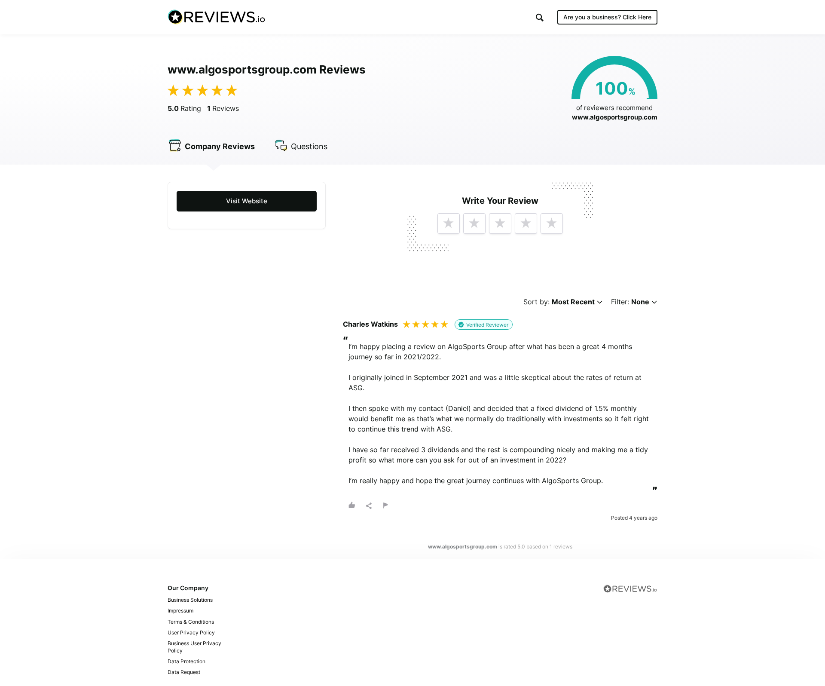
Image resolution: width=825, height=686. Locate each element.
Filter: (630, 301)
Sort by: (559, 301)
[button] (540, 17)
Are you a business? (607, 17)
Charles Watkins (370, 324)
